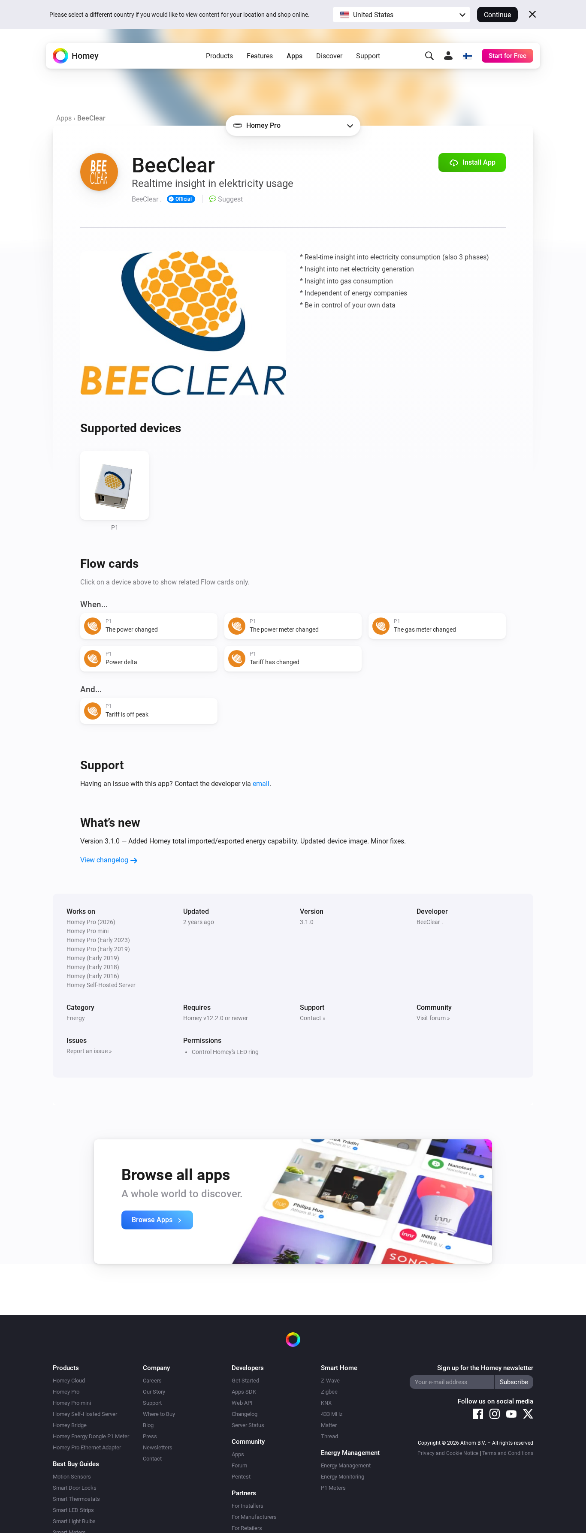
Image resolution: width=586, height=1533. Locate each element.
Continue (497, 15)
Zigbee (329, 1391)
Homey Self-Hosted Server (85, 1414)
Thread (329, 1436)
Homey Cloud (69, 1380)
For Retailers (247, 1528)
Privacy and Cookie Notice (447, 1453)
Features (260, 56)
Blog (148, 1425)
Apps (294, 56)
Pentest (241, 1476)
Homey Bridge (70, 1425)
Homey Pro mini (72, 1403)
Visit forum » (433, 1018)
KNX (326, 1403)
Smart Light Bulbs (74, 1521)
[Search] (429, 55)
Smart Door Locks (75, 1488)
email (261, 784)
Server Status (248, 1425)
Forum (239, 1465)
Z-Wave (330, 1380)
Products (219, 56)
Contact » (313, 1018)
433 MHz (331, 1414)
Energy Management (346, 1465)
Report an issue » (89, 1051)
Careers (152, 1380)
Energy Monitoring (342, 1476)
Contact (152, 1458)
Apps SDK (244, 1391)
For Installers (247, 1506)
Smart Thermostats (76, 1499)
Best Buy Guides (76, 1464)
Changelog (244, 1414)
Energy (75, 1018)
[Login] (448, 55)
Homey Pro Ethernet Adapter (87, 1447)
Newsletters (157, 1447)
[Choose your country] (467, 55)
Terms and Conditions (507, 1453)
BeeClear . (430, 922)
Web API (242, 1403)
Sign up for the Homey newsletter (485, 1368)
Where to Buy (159, 1414)
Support (368, 56)
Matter (329, 1425)
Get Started (245, 1380)
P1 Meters (333, 1488)
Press (150, 1436)
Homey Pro (66, 1391)
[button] (401, 14)
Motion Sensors (72, 1476)
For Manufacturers (254, 1517)
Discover (329, 56)
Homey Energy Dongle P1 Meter (91, 1436)
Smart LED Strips (73, 1510)
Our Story (154, 1391)
